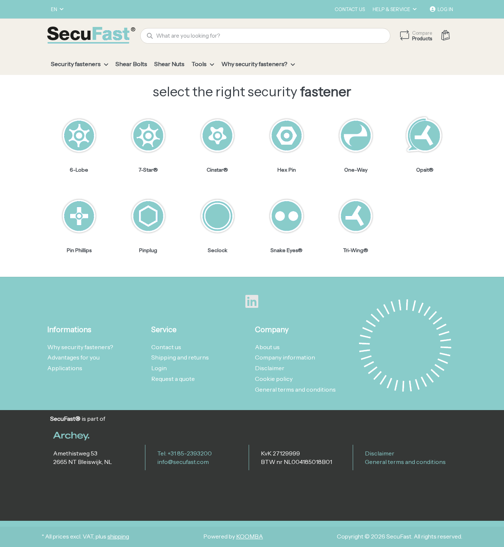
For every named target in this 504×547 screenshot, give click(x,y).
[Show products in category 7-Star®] (148, 135)
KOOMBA (249, 536)
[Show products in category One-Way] (355, 135)
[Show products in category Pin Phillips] (79, 216)
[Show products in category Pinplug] (148, 216)
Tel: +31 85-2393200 (184, 453)
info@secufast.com (183, 461)
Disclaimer (379, 453)
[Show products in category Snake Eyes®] (286, 216)
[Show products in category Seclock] (217, 216)
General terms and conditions (405, 461)
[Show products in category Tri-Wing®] (355, 216)
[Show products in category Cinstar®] (217, 135)
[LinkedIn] (252, 301)
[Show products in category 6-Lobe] (79, 135)
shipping (118, 536)
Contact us (350, 9)
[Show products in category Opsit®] (424, 135)
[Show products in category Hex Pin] (286, 135)
